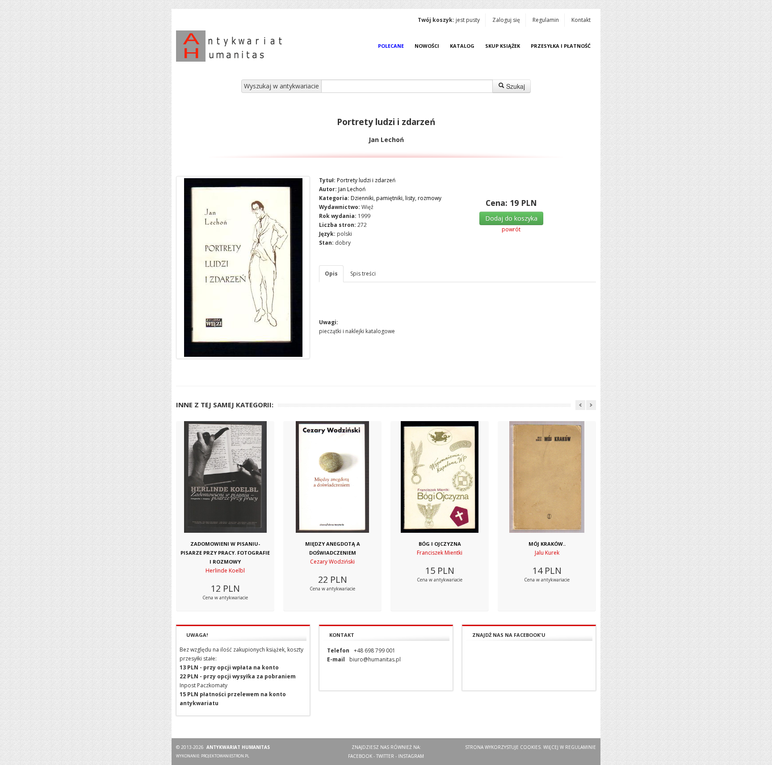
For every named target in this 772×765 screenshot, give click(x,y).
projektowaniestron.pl (225, 755)
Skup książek (502, 45)
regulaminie (580, 747)
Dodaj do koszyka (511, 218)
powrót (511, 229)
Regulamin (546, 20)
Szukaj (514, 86)
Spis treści (363, 273)
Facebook (360, 756)
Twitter (385, 756)
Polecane (391, 45)
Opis (331, 273)
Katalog (462, 45)
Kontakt (581, 20)
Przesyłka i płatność (561, 45)
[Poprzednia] (580, 405)
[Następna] (591, 405)
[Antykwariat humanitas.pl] (231, 46)
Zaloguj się (506, 20)
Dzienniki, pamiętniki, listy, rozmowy (396, 198)
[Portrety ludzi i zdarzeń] (243, 267)
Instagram (411, 756)
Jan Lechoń (351, 189)
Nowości (427, 45)
